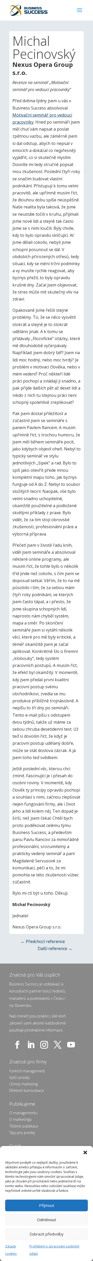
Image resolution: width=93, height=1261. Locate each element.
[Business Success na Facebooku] (18, 1045)
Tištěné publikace (23, 1126)
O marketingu (20, 1119)
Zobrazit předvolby (46, 1234)
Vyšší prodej (19, 1077)
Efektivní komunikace (26, 1090)
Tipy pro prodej (22, 1132)
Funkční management (27, 1070)
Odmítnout (46, 1219)
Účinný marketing (23, 1083)
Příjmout (46, 1205)
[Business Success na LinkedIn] (32, 1045)
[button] (85, 1152)
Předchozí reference (43, 941)
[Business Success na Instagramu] (45, 1045)
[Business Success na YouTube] (72, 1045)
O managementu (23, 1112)
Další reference (55, 948)
